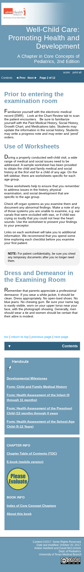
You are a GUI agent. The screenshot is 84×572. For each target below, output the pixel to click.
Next (31, 77)
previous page (41, 337)
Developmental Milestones (27, 378)
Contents (7, 77)
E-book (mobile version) (25, 462)
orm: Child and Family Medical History (38, 386)
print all (77, 72)
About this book (19, 514)
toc (6, 337)
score (66, 72)
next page (61, 337)
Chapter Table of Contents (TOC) (32, 453)
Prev (22, 77)
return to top (20, 337)
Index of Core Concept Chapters (31, 505)
